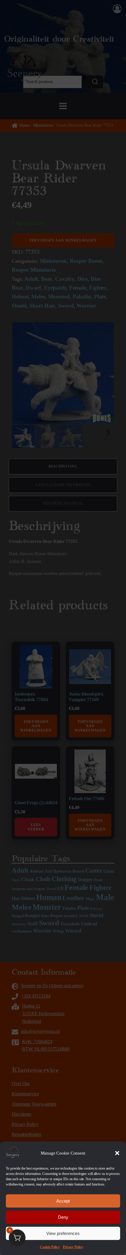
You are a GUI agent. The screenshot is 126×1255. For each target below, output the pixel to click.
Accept (63, 1200)
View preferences (63, 1233)
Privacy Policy (73, 1247)
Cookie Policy (50, 1247)
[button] (117, 1153)
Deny (63, 1217)
